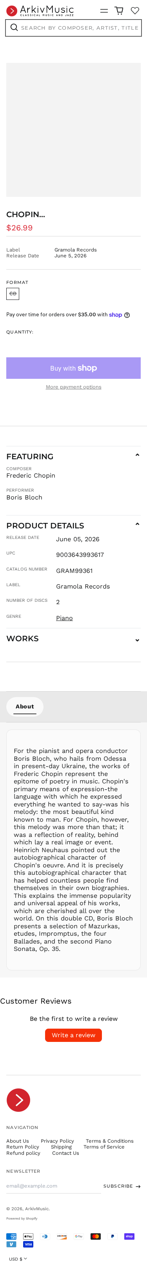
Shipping (61, 1147)
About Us (17, 1141)
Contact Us (65, 1153)
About (25, 706)
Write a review (73, 1035)
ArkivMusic (37, 1208)
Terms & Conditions (110, 1141)
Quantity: (20, 332)
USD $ (15, 1259)
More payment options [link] (74, 387)
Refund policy (23, 1153)
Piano (64, 618)
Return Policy (22, 1147)
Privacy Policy (57, 1141)
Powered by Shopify (21, 1218)
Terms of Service (104, 1147)
